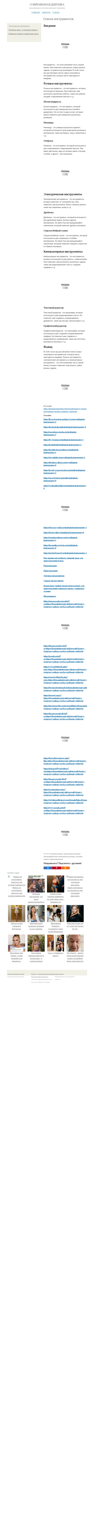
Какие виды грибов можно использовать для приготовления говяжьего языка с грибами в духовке (64, 588)
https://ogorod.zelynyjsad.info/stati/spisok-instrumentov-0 (61, 479)
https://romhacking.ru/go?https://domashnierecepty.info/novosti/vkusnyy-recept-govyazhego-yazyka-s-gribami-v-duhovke (63, 792)
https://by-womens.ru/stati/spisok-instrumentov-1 (63, 439)
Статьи (56, 12)
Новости (46, 12)
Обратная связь (59, 974)
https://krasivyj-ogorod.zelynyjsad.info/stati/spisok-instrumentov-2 (64, 471)
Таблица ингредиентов (54, 575)
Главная (35, 12)
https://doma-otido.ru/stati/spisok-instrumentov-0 (64, 532)
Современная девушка (47, 4)
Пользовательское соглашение (46, 974)
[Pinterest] (56, 868)
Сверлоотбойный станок (51, 856)
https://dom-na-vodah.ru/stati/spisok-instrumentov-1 (65, 527)
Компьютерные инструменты (66, 856)
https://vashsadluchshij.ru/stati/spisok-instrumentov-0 (65, 487)
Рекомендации (50, 565)
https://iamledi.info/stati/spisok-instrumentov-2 (62, 444)
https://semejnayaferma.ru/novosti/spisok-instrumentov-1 (60, 539)
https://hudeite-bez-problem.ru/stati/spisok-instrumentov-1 (61, 451)
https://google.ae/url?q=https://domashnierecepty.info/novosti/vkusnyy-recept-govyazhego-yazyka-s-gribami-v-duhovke (64, 659)
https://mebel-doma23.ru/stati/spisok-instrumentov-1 (65, 552)
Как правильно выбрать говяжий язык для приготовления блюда (63, 559)
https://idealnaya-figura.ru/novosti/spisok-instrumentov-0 (61, 464)
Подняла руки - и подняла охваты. (23, 30)
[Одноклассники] (65, 868)
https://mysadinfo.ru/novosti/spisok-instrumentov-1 (64, 457)
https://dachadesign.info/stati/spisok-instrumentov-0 (65, 426)
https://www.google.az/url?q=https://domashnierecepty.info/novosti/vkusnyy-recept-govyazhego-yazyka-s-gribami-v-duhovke (64, 810)
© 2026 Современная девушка (15, 974)
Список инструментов (53, 580)
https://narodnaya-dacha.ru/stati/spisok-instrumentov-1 (60, 433)
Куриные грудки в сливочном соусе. (24, 34)
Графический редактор (56, 859)
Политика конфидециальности (39, 977)
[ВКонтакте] (48, 868)
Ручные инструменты (56, 854)
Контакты (33, 974)
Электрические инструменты (71, 854)
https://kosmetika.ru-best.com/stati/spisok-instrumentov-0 (61, 546)
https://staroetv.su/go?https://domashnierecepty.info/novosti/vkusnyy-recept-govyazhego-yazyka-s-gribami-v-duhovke (63, 698)
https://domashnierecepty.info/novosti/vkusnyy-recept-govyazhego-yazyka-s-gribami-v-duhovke (65, 410)
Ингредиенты (50, 596)
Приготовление (51, 570)
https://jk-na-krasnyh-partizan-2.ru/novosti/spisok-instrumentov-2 (64, 420)
